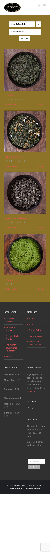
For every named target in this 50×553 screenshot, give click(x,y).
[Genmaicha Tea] (25, 131)
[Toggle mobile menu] (44, 5)
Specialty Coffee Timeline (13, 337)
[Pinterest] (32, 408)
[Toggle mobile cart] (39, 5)
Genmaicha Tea (14, 156)
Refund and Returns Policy (35, 343)
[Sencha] (25, 70)
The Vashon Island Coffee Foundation (11, 348)
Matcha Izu (12, 279)
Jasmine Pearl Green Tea (19, 218)
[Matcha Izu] (25, 254)
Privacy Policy (35, 330)
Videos (9, 356)
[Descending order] (38, 24)
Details (41, 104)
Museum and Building (11, 328)
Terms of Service (36, 336)
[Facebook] (28, 408)
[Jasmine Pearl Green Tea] (25, 193)
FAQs (31, 324)
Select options (12, 104)
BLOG (31, 318)
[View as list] (27, 38)
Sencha (10, 95)
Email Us (31, 391)
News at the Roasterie (11, 320)
